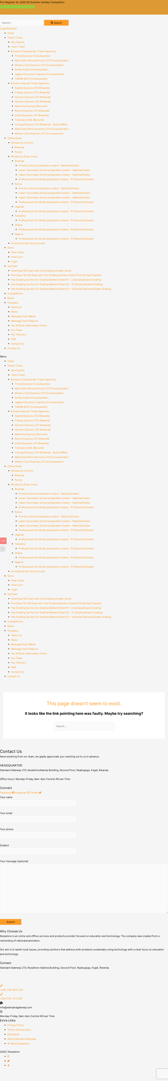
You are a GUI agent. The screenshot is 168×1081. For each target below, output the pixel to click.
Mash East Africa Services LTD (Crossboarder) (41, 60)
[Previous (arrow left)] (6, 1079)
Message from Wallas (23, 316)
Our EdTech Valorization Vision (29, 325)
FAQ (13, 339)
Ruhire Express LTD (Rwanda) (32, 110)
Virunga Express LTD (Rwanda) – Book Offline (41, 124)
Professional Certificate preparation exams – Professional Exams (56, 179)
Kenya (18, 151)
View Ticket (18, 46)
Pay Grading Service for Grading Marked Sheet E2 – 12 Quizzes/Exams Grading (57, 284)
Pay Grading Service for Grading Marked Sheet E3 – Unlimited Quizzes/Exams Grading (61, 288)
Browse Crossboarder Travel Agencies (33, 51)
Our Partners (18, 334)
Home (10, 33)
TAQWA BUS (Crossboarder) (31, 78)
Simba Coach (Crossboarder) (31, 69)
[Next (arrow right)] (20, 1079)
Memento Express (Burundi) (31, 106)
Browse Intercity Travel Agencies (30, 83)
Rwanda (19, 147)
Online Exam (14, 138)
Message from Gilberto (24, 320)
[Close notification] (2, 12)
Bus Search (17, 42)
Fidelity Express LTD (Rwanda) (32, 92)
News (10, 298)
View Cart (17, 256)
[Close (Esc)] (6, 1074)
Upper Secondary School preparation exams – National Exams (54, 174)
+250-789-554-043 (11, 989)
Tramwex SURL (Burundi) (29, 119)
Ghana (18, 224)
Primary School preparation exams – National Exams (49, 165)
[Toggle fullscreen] (34, 1074)
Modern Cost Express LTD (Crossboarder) (39, 65)
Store (10, 247)
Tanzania (20, 215)
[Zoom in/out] (47, 1074)
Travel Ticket (14, 37)
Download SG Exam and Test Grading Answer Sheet (41, 270)
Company (12, 302)
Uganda (19, 206)
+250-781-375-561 (11, 998)
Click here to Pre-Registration (17, 6)
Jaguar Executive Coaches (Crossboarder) (39, 74)
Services (12, 266)
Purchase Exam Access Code (28, 243)
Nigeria (19, 234)
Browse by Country (22, 142)
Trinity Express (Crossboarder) (33, 55)
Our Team (16, 330)
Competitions (15, 293)
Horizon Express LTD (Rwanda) (33, 97)
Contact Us (17, 343)
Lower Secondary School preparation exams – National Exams (54, 170)
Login (14, 261)
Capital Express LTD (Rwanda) (32, 87)
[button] (84, 356)
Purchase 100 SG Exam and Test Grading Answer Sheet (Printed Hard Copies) (56, 275)
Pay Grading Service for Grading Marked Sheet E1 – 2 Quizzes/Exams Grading (56, 279)
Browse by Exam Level (24, 156)
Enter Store (17, 252)
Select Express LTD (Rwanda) (32, 115)
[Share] (20, 1074)
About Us (16, 307)
